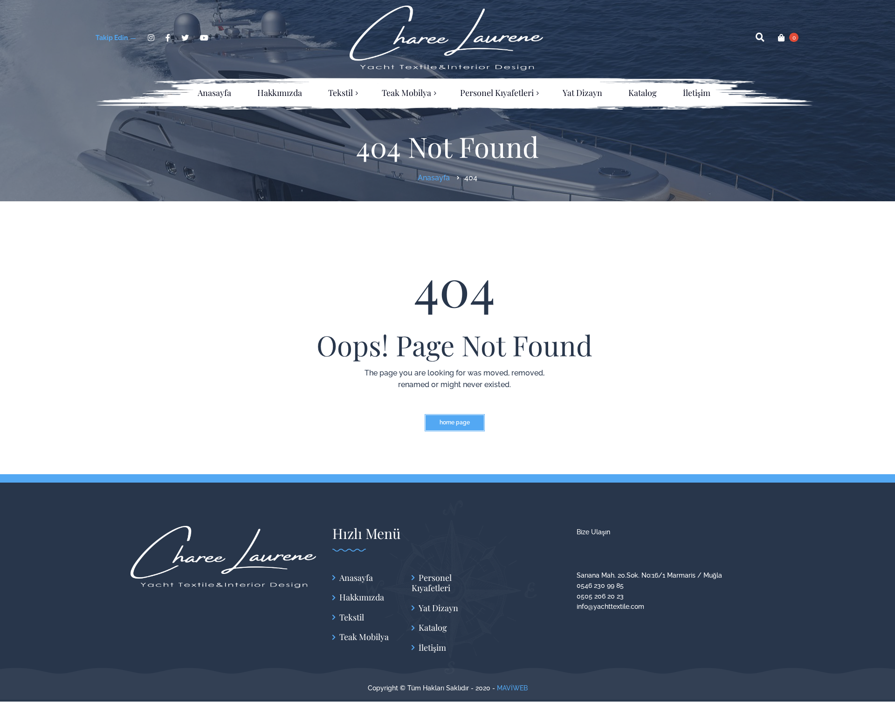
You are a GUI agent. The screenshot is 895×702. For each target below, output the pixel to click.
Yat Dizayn (438, 608)
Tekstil (351, 617)
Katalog (433, 627)
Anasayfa (356, 578)
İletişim (432, 647)
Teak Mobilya (364, 637)
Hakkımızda (361, 597)
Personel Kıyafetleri (432, 583)
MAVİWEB (512, 688)
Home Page (455, 422)
